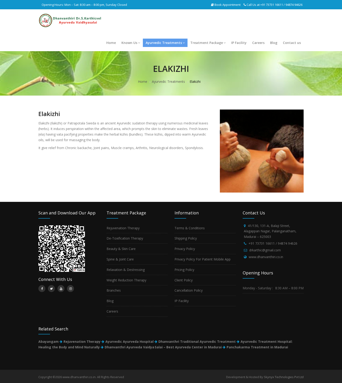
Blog (273, 42)
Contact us (292, 42)
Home (111, 42)
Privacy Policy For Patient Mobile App (202, 259)
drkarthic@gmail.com (265, 250)
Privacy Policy (184, 248)
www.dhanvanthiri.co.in (266, 257)
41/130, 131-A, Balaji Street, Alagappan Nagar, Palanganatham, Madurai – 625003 (270, 231)
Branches (114, 290)
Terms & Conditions (189, 228)
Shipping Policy (185, 238)
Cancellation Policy (188, 290)
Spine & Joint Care (120, 259)
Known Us (129, 42)
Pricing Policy (184, 269)
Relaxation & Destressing (126, 269)
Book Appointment (228, 5)
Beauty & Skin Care (121, 248)
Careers (258, 42)
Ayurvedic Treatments (164, 42)
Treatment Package (206, 42)
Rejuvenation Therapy (123, 228)
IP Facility (239, 42)
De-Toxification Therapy (125, 238)
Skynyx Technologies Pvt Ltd (284, 377)
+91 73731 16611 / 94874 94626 (281, 5)
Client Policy (183, 280)
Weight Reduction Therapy (126, 280)
